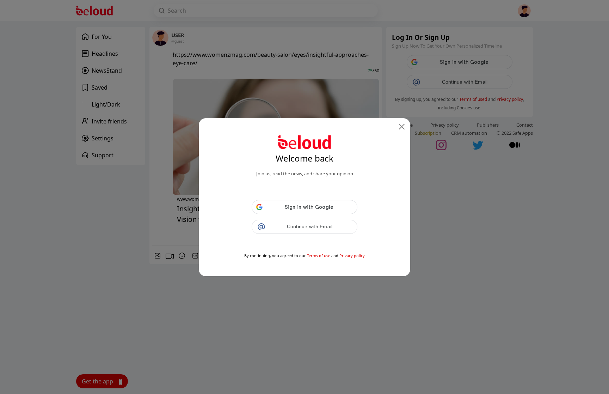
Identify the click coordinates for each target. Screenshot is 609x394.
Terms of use (318, 255)
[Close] (401, 126)
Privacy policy (352, 255)
